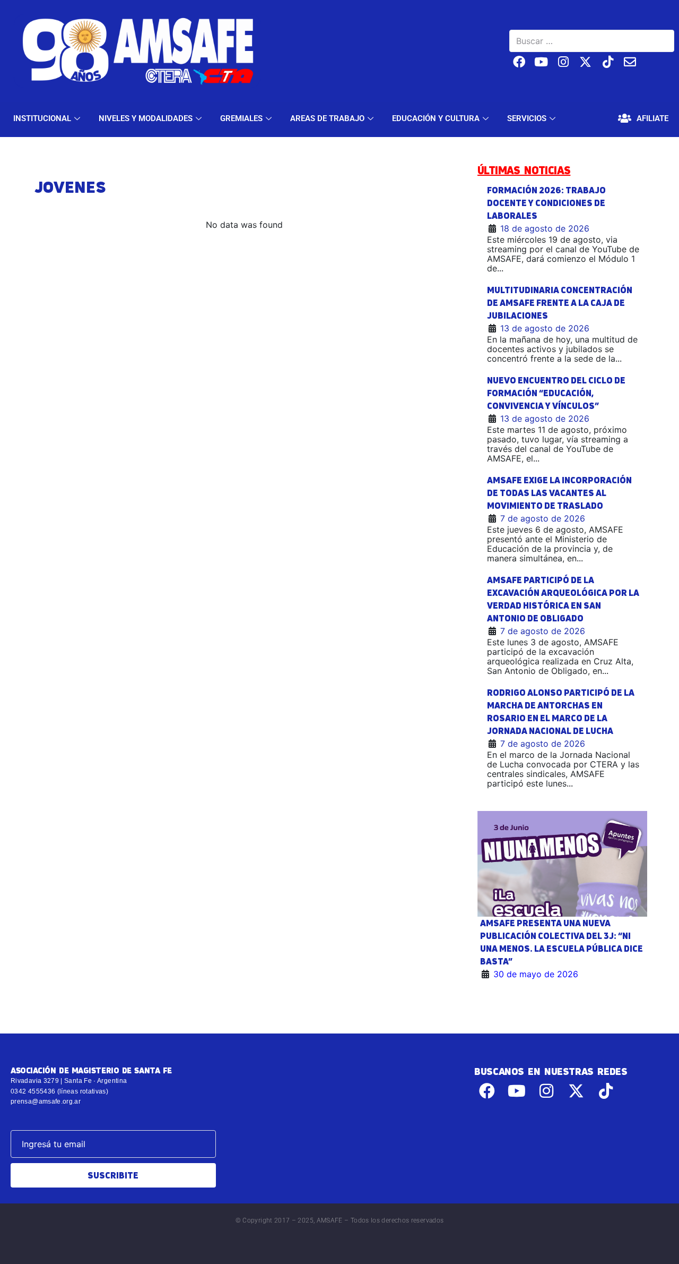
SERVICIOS (526, 118)
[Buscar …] (591, 41)
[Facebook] (519, 62)
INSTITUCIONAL (42, 118)
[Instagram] (563, 62)
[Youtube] (541, 62)
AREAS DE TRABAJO (327, 118)
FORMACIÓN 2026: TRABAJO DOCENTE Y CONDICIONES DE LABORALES (546, 202)
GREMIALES (241, 118)
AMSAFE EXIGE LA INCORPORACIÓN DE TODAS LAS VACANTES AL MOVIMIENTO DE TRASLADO (559, 492)
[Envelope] (630, 62)
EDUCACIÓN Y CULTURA (436, 118)
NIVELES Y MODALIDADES (146, 118)
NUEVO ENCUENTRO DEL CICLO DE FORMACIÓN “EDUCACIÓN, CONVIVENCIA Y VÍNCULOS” (556, 393)
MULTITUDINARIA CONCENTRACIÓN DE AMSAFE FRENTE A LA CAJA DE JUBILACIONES (559, 302)
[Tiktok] (607, 62)
